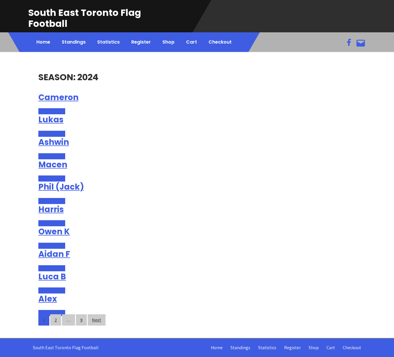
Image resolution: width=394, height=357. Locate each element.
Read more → (51, 111)
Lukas (50, 119)
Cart (191, 42)
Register (141, 42)
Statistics (108, 42)
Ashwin (53, 142)
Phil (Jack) (61, 186)
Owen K (54, 231)
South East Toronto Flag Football (84, 18)
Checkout (220, 42)
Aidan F (54, 254)
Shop (168, 42)
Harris (51, 209)
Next (96, 320)
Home (43, 42)
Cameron (58, 97)
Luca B (52, 276)
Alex (47, 298)
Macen (52, 164)
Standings (74, 42)
